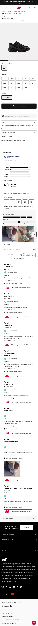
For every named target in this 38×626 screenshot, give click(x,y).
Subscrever (27, 527)
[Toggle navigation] (2, 7)
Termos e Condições (7, 616)
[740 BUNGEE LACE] (19, 41)
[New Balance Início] (19, 8)
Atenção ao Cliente (7, 534)
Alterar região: (4, 594)
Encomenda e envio (7, 540)
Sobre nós (4, 545)
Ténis (9, 11)
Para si (3, 550)
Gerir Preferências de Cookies (10, 619)
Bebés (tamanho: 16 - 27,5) (20, 11)
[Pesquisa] (30, 7)
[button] (6, 7)
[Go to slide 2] (19, 3)
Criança (4, 11)
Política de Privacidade (8, 614)
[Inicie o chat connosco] (34, 623)
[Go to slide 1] (18, 3)
